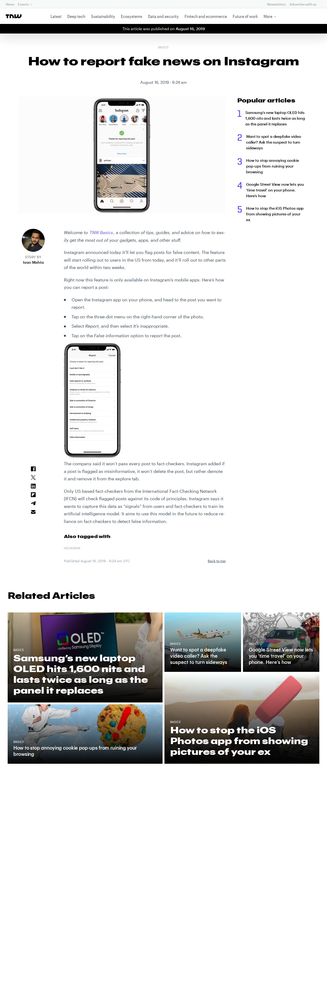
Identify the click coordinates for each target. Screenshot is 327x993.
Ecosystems (131, 16)
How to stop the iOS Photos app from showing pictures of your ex (275, 214)
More (268, 16)
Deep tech (76, 16)
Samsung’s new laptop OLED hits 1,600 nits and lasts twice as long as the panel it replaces (275, 118)
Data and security (163, 16)
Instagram (72, 548)
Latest (56, 16)
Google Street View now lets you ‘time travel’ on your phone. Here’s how (275, 190)
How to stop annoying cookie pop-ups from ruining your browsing (272, 166)
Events (23, 4)
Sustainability (103, 16)
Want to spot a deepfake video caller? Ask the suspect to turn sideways (273, 142)
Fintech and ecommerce (206, 16)
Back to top (217, 561)
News (10, 4)
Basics (163, 47)
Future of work (245, 16)
